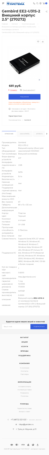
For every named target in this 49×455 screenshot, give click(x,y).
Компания (24, 363)
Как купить (24, 134)
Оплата (39, 134)
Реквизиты (24, 393)
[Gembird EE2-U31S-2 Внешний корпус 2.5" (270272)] (24, 63)
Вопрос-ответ (24, 411)
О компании (24, 368)
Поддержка (24, 355)
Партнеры (25, 374)
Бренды (24, 351)
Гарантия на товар (24, 408)
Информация (24, 382)
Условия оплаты (24, 386)
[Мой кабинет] (40, 3)
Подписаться (39, 326)
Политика (24, 396)
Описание (9, 134)
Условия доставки (25, 390)
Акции (24, 342)
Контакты (24, 371)
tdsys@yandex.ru (26, 424)
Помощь (24, 404)
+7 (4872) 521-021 (18, 420)
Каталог (24, 337)
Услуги (24, 346)
